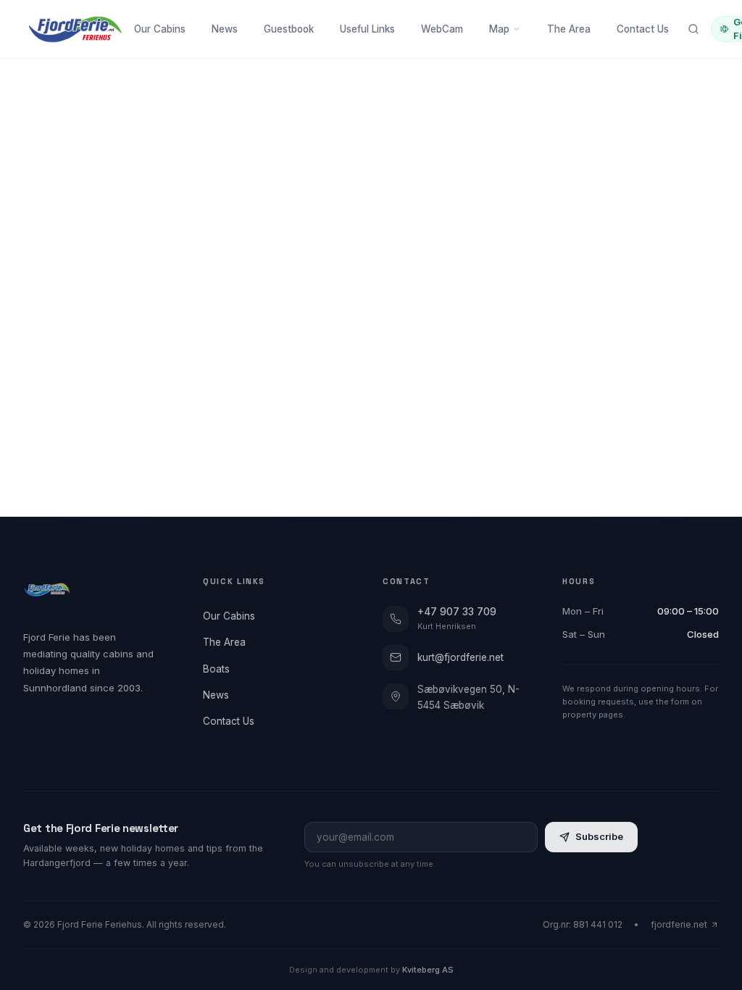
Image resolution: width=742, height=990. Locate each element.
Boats (216, 669)
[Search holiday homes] (693, 29)
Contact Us (643, 29)
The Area (569, 29)
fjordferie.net (679, 924)
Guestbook (289, 29)
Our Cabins (160, 29)
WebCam (442, 29)
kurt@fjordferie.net (460, 657)
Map (499, 29)
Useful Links (367, 29)
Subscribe (599, 836)
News (225, 29)
